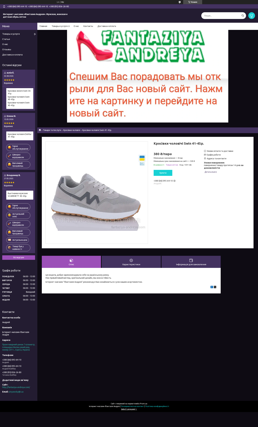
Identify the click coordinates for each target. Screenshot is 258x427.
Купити (163, 173)
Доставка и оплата (106, 26)
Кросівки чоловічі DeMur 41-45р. (20, 135)
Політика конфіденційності (157, 406)
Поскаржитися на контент (132, 406)
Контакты (88, 26)
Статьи (6, 39)
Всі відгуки (18, 257)
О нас (76, 26)
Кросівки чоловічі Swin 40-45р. (19, 98)
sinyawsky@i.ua (16, 392)
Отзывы (6, 49)
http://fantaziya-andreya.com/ (16, 387)
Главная (43, 26)
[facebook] (212, 287)
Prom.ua (143, 404)
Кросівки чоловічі (71, 130)
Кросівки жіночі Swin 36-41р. (19, 92)
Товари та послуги (52, 130)
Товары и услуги (60, 26)
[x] (215, 287)
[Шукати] (242, 15)
